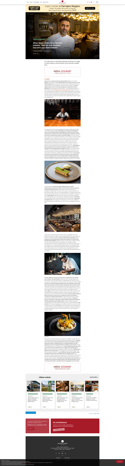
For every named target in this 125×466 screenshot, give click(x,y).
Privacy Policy (67, 457)
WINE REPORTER (45, 2)
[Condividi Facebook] (37, 53)
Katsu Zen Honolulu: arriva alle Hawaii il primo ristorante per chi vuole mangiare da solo (62, 399)
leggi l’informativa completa (26, 463)
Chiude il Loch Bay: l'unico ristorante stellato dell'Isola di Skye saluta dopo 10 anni (47, 399)
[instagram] (89, 2)
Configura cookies (105, 461)
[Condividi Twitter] (39, 53)
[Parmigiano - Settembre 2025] (62, 8)
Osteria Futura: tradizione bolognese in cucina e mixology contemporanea (91, 399)
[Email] (98, 413)
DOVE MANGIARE (36, 2)
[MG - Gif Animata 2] (62, 72)
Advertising (58, 457)
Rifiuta (112, 461)
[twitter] (93, 2)
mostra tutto (93, 377)
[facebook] (87, 2)
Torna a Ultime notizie (31, 412)
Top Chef (48, 39)
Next (96, 391)
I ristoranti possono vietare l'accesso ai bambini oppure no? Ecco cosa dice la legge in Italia (77, 399)
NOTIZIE (31, 2)
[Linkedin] (95, 413)
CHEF (41, 2)
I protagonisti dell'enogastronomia (39, 39)
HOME (28, 2)
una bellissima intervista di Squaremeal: (61, 89)
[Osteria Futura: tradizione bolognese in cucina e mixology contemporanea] (91, 386)
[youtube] (91, 2)
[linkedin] (65, 453)
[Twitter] (96, 413)
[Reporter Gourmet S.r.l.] (62, 2)
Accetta (120, 461)
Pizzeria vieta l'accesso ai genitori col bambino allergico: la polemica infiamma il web (33, 399)
